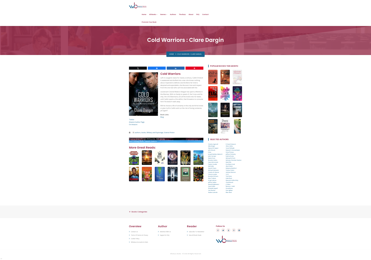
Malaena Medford (231, 168)
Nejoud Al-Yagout (213, 148)
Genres (163, 14)
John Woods (211, 150)
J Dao (209, 152)
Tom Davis (229, 176)
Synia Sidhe (211, 186)
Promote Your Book (149, 22)
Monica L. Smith (230, 186)
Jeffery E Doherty (231, 154)
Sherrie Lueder (212, 174)
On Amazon (133, 124)
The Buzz (182, 14)
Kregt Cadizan (212, 180)
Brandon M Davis (213, 176)
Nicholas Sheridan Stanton (233, 160)
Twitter (131, 119)
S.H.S (227, 174)
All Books (152, 14)
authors (138, 132)
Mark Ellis (228, 162)
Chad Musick (229, 182)
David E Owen (212, 168)
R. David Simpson (231, 144)
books (143, 132)
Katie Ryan (229, 178)
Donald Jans (229, 188)
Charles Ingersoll (213, 144)
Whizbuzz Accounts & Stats (139, 242)
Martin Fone (211, 158)
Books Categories (139, 212)
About (191, 14)
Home (144, 14)
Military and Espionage (155, 132)
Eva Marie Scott (230, 164)
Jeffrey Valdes (212, 182)
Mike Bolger (211, 146)
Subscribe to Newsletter (196, 232)
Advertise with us (165, 232)
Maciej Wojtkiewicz (213, 184)
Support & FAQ (164, 235)
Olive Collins (229, 146)
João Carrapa (212, 156)
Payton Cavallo (212, 164)
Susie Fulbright (230, 148)
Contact (205, 14)
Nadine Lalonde (212, 192)
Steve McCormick (213, 162)
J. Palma (228, 184)
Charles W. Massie (213, 172)
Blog (162, 117)
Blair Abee (229, 192)
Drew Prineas (230, 152)
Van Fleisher (211, 190)
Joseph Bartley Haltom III (215, 154)
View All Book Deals (195, 235)
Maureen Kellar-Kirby (232, 180)
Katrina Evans (230, 156)
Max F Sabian (212, 178)
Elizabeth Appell (213, 188)
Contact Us (134, 232)
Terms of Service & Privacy (139, 235)
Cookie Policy (135, 239)
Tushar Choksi (230, 170)
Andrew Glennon (231, 172)
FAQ (197, 14)
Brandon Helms (212, 160)
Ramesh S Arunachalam (233, 150)
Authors (173, 14)
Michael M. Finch (230, 158)
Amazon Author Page (136, 122)
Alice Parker (229, 166)
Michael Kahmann (213, 170)
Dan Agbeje (229, 190)
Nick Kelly (211, 166)
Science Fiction (169, 132)
